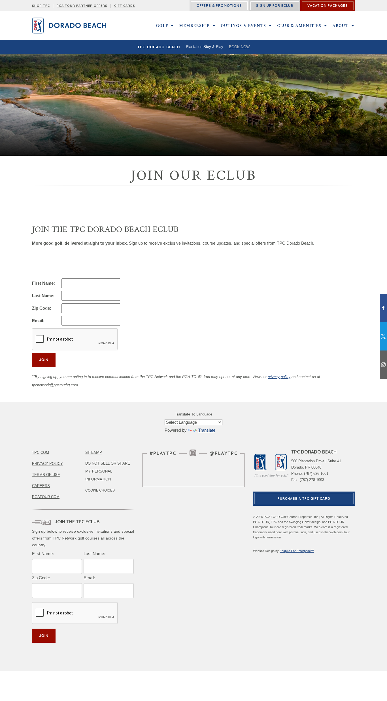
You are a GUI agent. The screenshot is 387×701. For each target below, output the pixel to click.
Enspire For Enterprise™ (297, 551)
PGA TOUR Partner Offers (82, 6)
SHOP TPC (41, 6)
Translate (206, 430)
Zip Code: (41, 308)
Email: (38, 320)
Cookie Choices (100, 490)
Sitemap (93, 452)
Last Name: (43, 295)
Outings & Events (243, 25)
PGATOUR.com (45, 497)
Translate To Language (193, 414)
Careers (41, 486)
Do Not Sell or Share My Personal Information (107, 471)
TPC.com (40, 452)
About (340, 25)
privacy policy (279, 377)
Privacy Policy (47, 463)
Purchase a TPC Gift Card (304, 498)
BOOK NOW (239, 47)
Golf (162, 25)
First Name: (43, 283)
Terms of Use (46, 475)
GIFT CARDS (124, 6)
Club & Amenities (299, 25)
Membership (194, 25)
